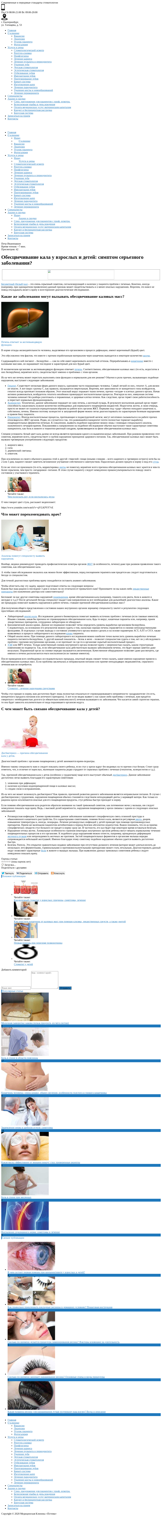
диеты (62, 467)
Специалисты (15, 96)
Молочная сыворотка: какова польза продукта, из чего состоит (35, 1023)
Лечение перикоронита (26, 93)
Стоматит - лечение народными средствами (31, 688)
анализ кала (30, 616)
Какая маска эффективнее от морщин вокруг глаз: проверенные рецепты (40, 1162)
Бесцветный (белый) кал (14, 284)
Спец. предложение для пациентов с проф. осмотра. (42, 101)
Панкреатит (14, 417)
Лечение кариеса (23, 58)
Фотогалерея (21, 44)
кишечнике (137, 361)
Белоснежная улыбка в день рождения (34, 104)
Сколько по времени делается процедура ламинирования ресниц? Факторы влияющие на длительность (63, 1342)
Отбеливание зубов (24, 73)
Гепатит (12, 385)
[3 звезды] (6, 862)
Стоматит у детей (23, 964)
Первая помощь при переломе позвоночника (38, 943)
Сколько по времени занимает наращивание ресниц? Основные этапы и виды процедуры (56, 1377)
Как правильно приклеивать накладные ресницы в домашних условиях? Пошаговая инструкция (60, 1307)
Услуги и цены (16, 47)
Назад (17, 138)
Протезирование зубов (26, 78)
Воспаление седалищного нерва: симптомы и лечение (30, 1232)
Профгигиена (21, 56)
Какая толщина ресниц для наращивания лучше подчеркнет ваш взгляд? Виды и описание (57, 1411)
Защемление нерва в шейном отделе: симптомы (27, 1127)
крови (69, 633)
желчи (146, 355)
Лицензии (19, 39)
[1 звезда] (2, 862)
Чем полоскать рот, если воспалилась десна (31, 496)
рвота (138, 819)
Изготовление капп (24, 84)
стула (156, 461)
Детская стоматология (26, 67)
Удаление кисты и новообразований (33, 90)
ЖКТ (90, 564)
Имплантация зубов (24, 76)
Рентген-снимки (23, 53)
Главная (12, 30)
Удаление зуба (21, 64)
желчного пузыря (17, 836)
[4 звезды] (8, 862)
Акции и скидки (16, 98)
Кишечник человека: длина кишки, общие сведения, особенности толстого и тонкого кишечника (54, 1092)
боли (43, 850)
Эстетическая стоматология (29, 70)
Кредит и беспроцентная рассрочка (33, 110)
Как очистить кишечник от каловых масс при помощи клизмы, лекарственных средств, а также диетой (70, 921)
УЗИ (10, 644)
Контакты (13, 118)
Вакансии (19, 36)
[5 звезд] (10, 862)
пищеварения (60, 597)
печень (78, 369)
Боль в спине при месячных (16, 1197)
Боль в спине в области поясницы (19, 1058)
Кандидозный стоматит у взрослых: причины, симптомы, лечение (50, 900)
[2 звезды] (4, 862)
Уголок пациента (23, 41)
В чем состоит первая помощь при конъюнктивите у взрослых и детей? (46, 1272)
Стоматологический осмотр (29, 50)
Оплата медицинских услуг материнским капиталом (42, 107)
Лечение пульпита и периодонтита (33, 61)
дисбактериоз (120, 775)
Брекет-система (22, 81)
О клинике (13, 33)
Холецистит (14, 402)
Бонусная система (23, 113)
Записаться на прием (19, 116)
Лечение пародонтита (25, 87)
